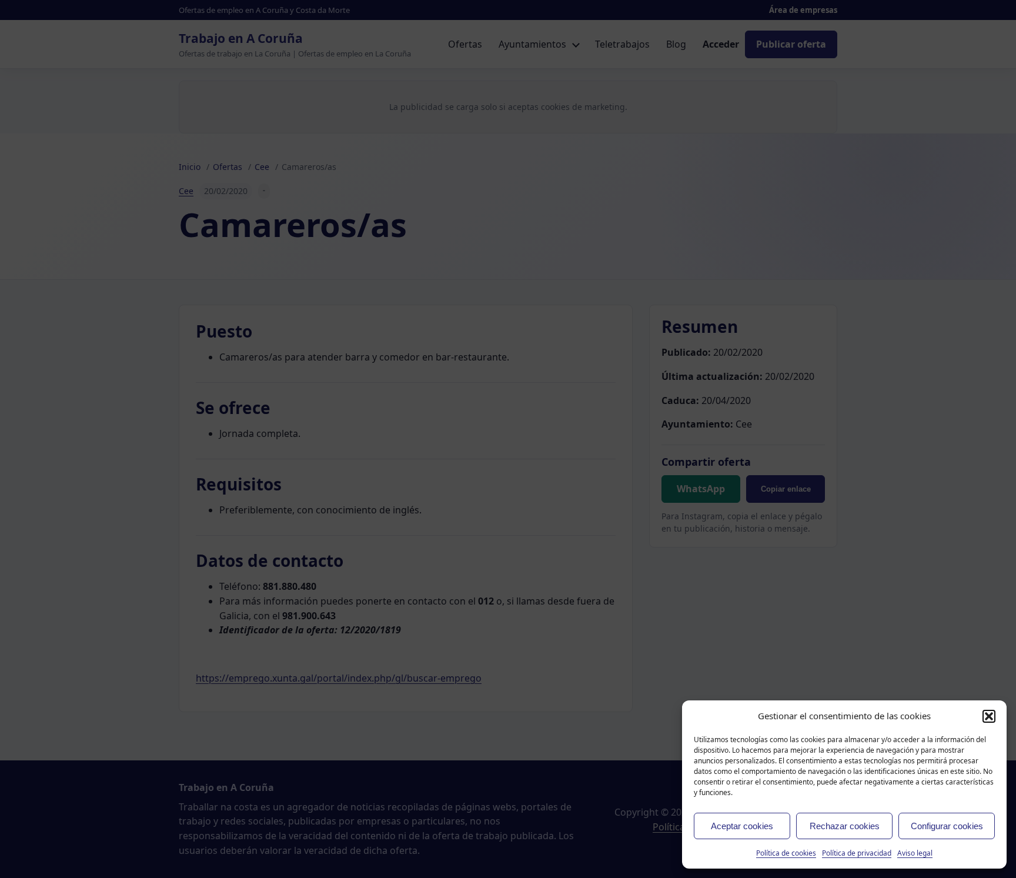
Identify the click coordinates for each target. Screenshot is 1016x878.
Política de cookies (786, 853)
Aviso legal (915, 853)
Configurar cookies (947, 826)
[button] (989, 716)
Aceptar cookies (742, 826)
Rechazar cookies (845, 826)
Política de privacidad (856, 853)
